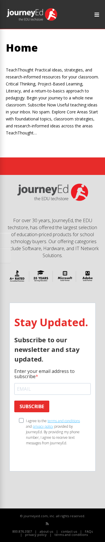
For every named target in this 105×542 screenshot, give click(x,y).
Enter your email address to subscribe (44, 374)
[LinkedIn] (66, 523)
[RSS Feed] (47, 523)
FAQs (89, 531)
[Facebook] (53, 523)
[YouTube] (60, 523)
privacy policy (43, 426)
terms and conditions (64, 420)
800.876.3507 (22, 531)
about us (46, 531)
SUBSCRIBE (32, 406)
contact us (69, 531)
